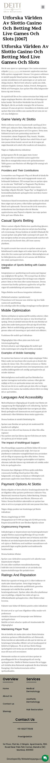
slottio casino (14, 71)
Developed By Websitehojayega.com (25, 759)
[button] (43, 7)
